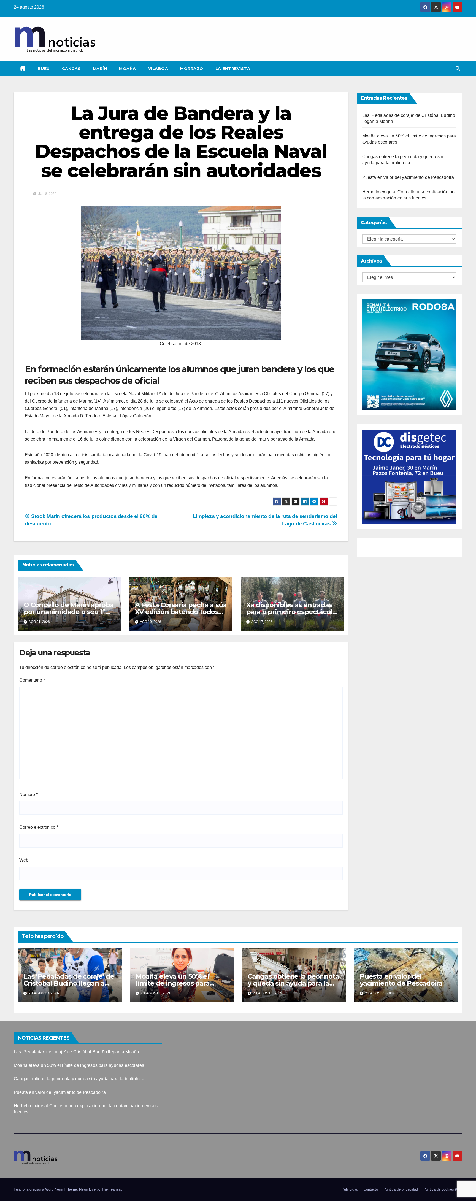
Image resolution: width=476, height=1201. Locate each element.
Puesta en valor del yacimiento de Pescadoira (408, 177)
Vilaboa (158, 68)
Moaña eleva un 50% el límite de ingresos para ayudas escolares (172, 983)
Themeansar (111, 1189)
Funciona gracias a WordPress (39, 1189)
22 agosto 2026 (380, 993)
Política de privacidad (400, 1189)
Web (23, 860)
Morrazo (191, 68)
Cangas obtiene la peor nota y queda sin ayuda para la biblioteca (293, 983)
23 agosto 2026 (44, 993)
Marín (100, 68)
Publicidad (350, 1189)
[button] (458, 68)
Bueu (44, 68)
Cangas (71, 68)
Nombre (28, 794)
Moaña (127, 68)
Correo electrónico (38, 827)
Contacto (371, 1189)
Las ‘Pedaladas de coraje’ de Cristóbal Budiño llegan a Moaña (68, 983)
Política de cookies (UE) (442, 1189)
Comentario (32, 680)
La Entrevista (232, 68)
